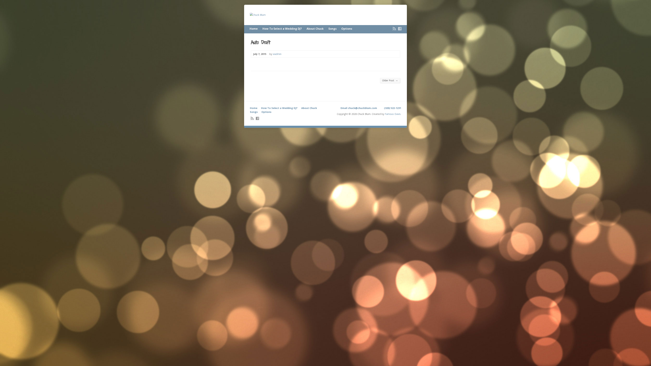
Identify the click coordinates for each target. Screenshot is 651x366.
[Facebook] (399, 28)
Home (254, 28)
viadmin (277, 54)
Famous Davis (393, 114)
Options (346, 28)
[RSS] (394, 28)
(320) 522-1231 (392, 108)
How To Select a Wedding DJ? (282, 28)
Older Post (390, 80)
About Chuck (315, 28)
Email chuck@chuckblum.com (359, 108)
